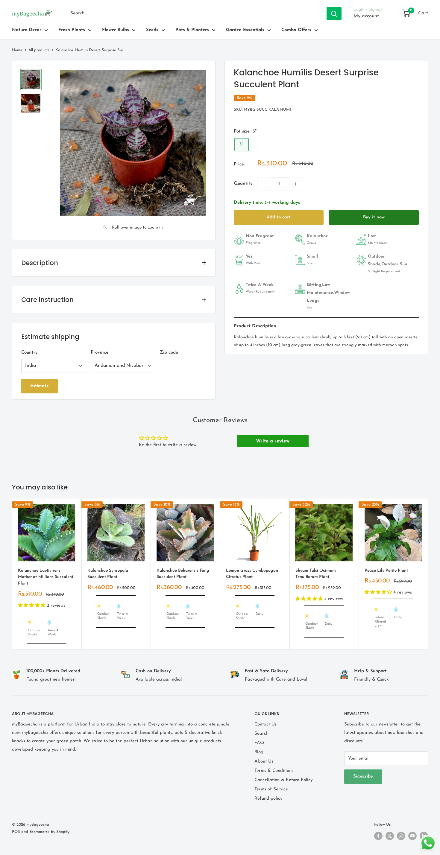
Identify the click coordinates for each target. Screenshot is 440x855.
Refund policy (268, 798)
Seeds (152, 30)
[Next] (428, 574)
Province (99, 352)
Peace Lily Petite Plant (386, 570)
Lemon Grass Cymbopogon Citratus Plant (252, 573)
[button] (32, 605)
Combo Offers (296, 30)
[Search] (334, 13)
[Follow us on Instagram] (401, 836)
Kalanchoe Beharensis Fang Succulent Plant (183, 573)
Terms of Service (271, 789)
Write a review (272, 441)
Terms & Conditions (273, 771)
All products (38, 50)
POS (16, 832)
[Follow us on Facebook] (378, 836)
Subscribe (363, 776)
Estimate (39, 386)
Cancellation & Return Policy (283, 780)
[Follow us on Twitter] (390, 836)
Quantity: (244, 184)
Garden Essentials (245, 30)
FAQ (259, 743)
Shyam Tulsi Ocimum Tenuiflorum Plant (315, 573)
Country (29, 352)
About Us (263, 761)
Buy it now (374, 217)
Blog (258, 752)
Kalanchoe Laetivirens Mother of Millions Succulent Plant (45, 576)
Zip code (169, 352)
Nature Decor (26, 30)
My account (366, 16)
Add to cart (279, 217)
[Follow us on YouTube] (412, 836)
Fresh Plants (71, 30)
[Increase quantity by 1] (295, 184)
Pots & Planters (192, 30)
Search (261, 733)
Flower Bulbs (115, 30)
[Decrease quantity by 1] (263, 184)
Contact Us (265, 724)
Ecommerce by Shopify (49, 832)
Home (17, 50)
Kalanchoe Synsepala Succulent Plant (107, 573)
